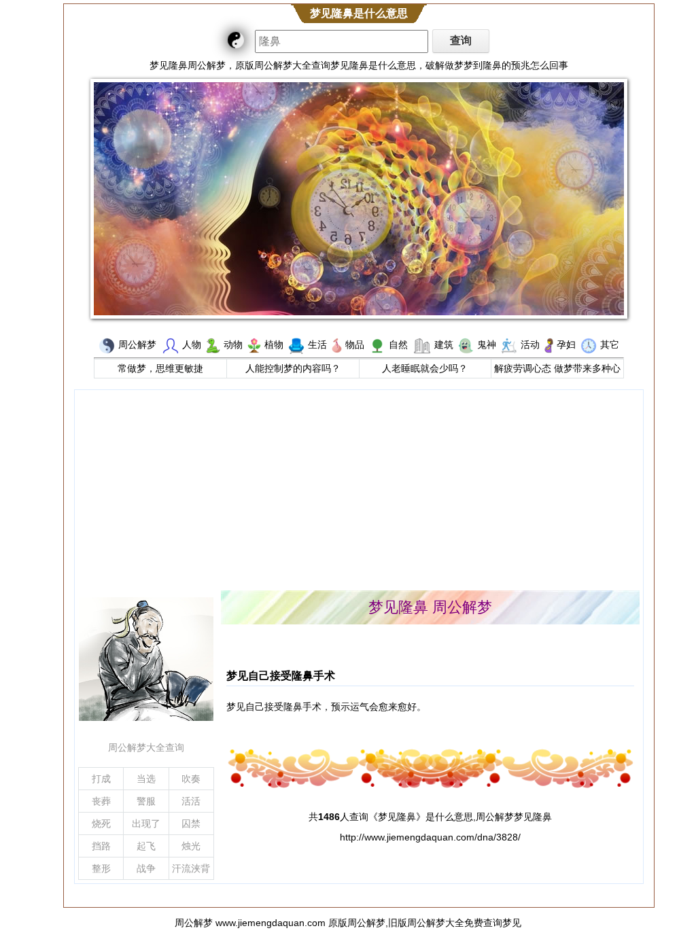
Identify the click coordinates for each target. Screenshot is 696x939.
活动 (530, 344)
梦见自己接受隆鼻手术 (280, 675)
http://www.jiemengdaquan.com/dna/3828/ (430, 837)
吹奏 (191, 778)
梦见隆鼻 (397, 816)
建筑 (443, 344)
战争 (146, 868)
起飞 (146, 845)
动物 (233, 344)
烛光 (191, 845)
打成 (101, 778)
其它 (609, 344)
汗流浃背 (191, 868)
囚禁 (191, 823)
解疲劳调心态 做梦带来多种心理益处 (557, 370)
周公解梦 (137, 344)
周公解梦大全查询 (146, 747)
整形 (101, 868)
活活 (191, 801)
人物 (191, 344)
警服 (146, 801)
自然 (398, 344)
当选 (146, 778)
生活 (317, 344)
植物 (273, 344)
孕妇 (566, 344)
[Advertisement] (359, 488)
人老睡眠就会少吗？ (425, 368)
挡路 (101, 845)
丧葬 (101, 801)
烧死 (101, 823)
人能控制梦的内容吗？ (293, 368)
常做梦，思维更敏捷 (160, 368)
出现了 (146, 823)
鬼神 (486, 344)
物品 (354, 344)
